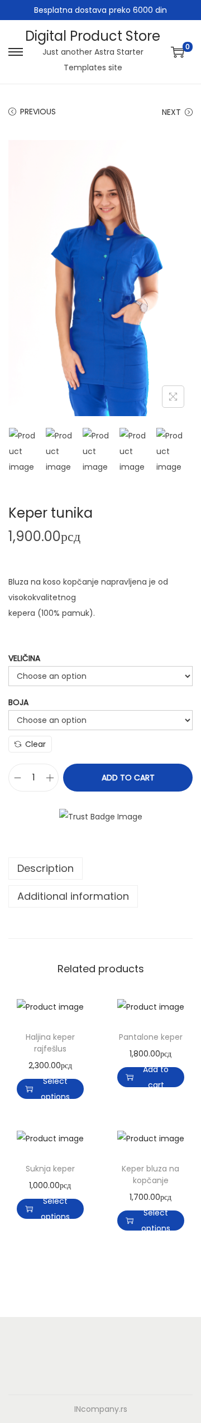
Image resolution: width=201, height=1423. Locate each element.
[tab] (100, 868)
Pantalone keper (151, 1037)
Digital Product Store (92, 36)
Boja (18, 702)
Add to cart (128, 777)
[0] (177, 52)
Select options (55, 1089)
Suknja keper (50, 1168)
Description (45, 868)
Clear (35, 744)
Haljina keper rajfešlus (50, 1042)
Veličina (24, 658)
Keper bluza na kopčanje (150, 1174)
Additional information (73, 896)
